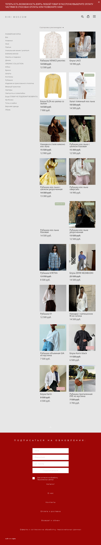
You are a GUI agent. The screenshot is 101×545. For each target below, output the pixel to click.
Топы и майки (11, 103)
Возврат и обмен (50, 520)
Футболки (9, 100)
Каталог (50, 484)
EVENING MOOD (11, 54)
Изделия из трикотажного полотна (19, 83)
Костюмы (9, 77)
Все (6, 37)
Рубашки (9, 80)
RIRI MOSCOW (16, 17)
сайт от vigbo (10, 538)
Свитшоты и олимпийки (15, 93)
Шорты (8, 73)
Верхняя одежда (12, 106)
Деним (8, 60)
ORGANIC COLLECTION (14, 63)
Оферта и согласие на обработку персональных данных (50, 529)
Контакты (51, 502)
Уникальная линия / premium (17, 50)
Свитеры (8, 90)
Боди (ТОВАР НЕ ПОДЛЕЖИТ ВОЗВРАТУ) (21, 96)
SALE (7, 44)
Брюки (8, 70)
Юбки (7, 67)
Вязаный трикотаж (13, 86)
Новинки (9, 40)
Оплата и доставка (51, 511)
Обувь (8, 109)
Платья (8, 47)
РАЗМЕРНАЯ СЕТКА (13, 34)
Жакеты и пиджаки (13, 57)
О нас (51, 493)
